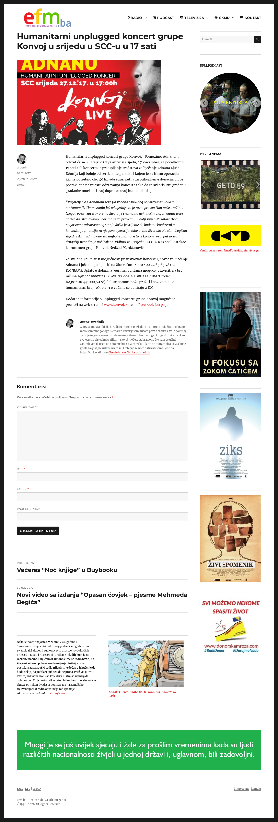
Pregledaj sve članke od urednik (129, 352)
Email (23, 489)
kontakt (256, 788)
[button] (203, 185)
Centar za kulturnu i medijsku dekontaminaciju (229, 250)
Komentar (27, 407)
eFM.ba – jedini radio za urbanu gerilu (41, 800)
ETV (27, 788)
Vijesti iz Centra (27, 178)
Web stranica (28, 508)
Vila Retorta (231, 102)
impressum (241, 788)
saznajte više (58, 693)
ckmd (21, 184)
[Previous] (204, 103)
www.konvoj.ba (116, 305)
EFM (20, 788)
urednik (22, 167)
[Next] (257, 103)
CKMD (37, 788)
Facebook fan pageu (154, 305)
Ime (21, 469)
